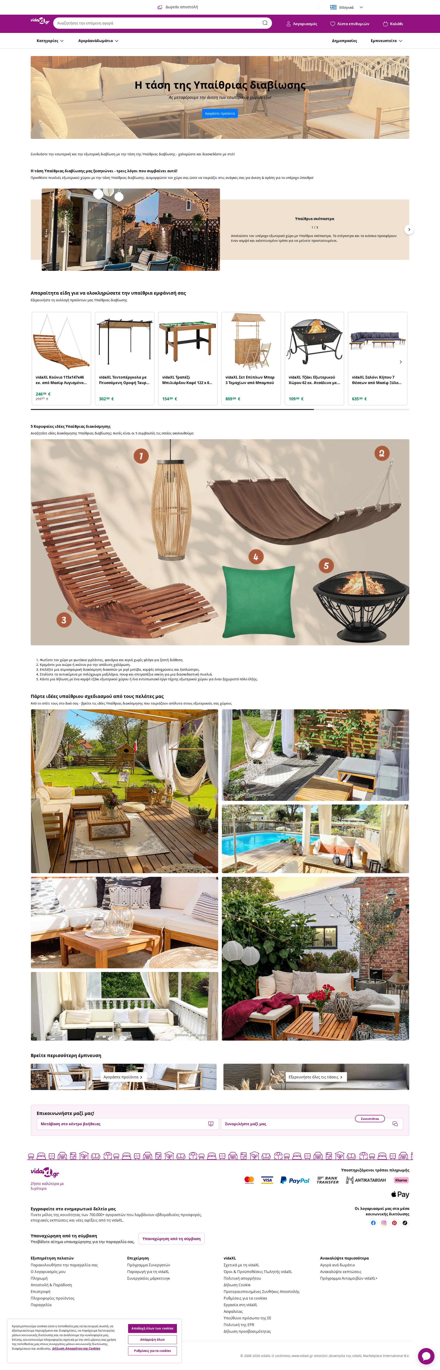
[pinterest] (394, 1223)
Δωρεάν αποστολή (181, 6)
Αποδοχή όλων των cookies (152, 1328)
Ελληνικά (346, 7)
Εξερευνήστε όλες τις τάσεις (316, 1077)
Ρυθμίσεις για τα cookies (245, 1298)
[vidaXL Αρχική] (40, 20)
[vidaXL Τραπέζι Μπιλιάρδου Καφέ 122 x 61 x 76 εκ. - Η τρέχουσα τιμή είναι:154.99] (188, 341)
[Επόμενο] (400, 362)
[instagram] (384, 1223)
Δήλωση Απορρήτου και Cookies (76, 1348)
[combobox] (162, 23)
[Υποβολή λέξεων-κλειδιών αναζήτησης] (265, 23)
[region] (94, 1341)
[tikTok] (405, 1223)
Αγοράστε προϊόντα (220, 113)
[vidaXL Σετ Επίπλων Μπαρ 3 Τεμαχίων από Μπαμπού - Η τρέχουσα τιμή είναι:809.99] (251, 341)
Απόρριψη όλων (152, 1340)
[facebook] (373, 1223)
